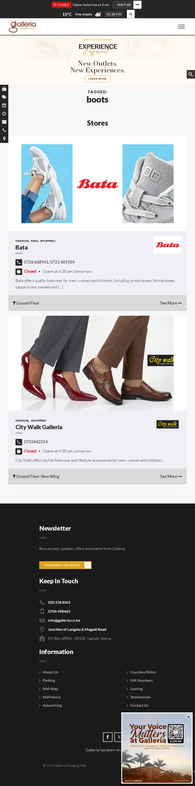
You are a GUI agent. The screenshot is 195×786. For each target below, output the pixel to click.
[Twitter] (119, 737)
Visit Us (124, 4)
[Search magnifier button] (190, 74)
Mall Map (50, 689)
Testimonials (140, 697)
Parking (49, 680)
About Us (50, 672)
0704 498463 (59, 611)
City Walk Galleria (38, 427)
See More (169, 303)
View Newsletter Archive (62, 565)
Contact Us (139, 705)
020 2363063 (59, 602)
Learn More (97, 78)
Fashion (21, 241)
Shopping (47, 241)
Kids (34, 241)
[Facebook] (107, 737)
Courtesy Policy (143, 672)
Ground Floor (27, 303)
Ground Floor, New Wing (37, 476)
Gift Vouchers (141, 680)
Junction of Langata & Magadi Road (77, 629)
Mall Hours (52, 697)
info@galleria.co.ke (64, 620)
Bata (21, 247)
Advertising (52, 705)
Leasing (136, 689)
